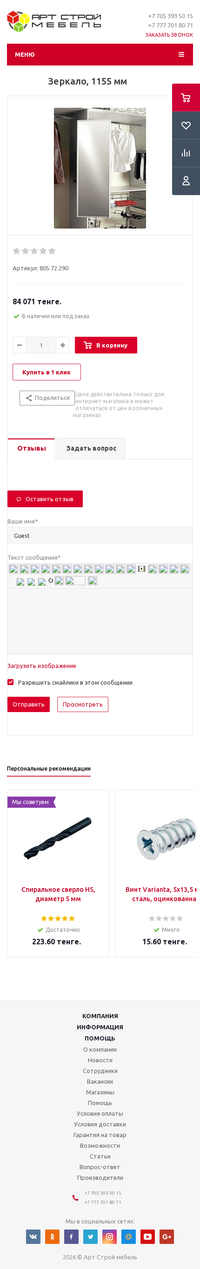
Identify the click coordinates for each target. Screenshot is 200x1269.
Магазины (100, 1092)
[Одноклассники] (52, 1237)
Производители (100, 1177)
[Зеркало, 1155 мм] (100, 168)
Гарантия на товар (100, 1135)
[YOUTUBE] (147, 1237)
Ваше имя (22, 521)
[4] (43, 251)
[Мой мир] (128, 1237)
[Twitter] (90, 1237)
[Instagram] (109, 1237)
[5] (52, 251)
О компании (100, 1049)
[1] (17, 251)
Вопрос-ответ (100, 1167)
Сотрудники (100, 1070)
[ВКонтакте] (33, 1237)
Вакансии (100, 1081)
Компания (100, 1016)
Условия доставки (100, 1124)
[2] (25, 251)
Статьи (100, 1156)
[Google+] (167, 1237)
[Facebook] (71, 1237)
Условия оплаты (100, 1113)
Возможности (100, 1145)
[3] (34, 251)
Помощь (100, 1038)
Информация (100, 1027)
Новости (100, 1060)
